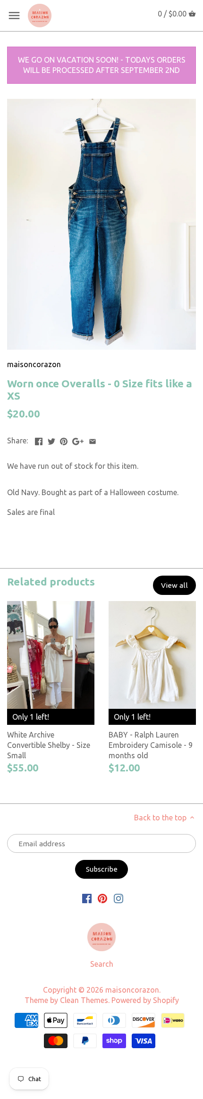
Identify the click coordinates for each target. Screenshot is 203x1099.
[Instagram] (118, 897)
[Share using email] (92, 439)
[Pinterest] (102, 897)
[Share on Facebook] (38, 439)
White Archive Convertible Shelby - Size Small (48, 745)
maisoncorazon (34, 364)
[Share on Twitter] (51, 439)
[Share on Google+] (78, 439)
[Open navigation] (14, 15)
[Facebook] (87, 897)
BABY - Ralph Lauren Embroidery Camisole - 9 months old (151, 745)
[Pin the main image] (64, 439)
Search (101, 964)
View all (174, 585)
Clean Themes (84, 1000)
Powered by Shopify (145, 1000)
